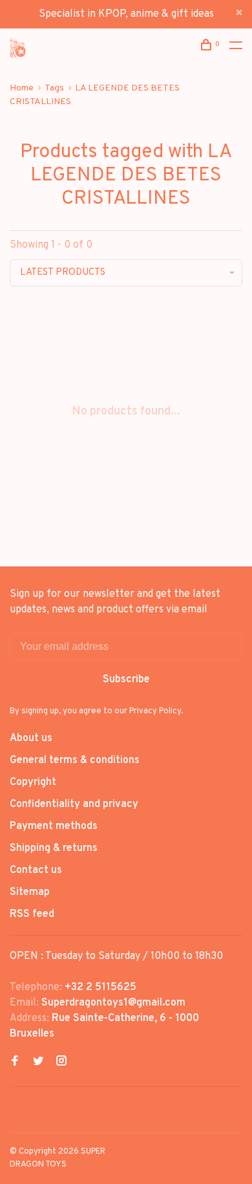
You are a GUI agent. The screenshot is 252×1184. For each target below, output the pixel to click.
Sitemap (30, 892)
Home (22, 88)
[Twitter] (38, 1062)
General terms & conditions (75, 760)
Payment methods (54, 826)
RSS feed (32, 914)
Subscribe (126, 679)
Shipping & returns (54, 848)
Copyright (33, 782)
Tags (54, 88)
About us (31, 738)
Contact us (36, 870)
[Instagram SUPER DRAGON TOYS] (61, 1062)
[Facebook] (15, 1062)
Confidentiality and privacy (74, 804)
